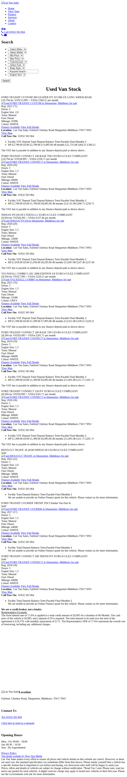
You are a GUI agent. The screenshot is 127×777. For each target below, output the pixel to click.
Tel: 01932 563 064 (11, 717)
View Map (6, 133)
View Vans (13, 11)
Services (12, 17)
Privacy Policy (9, 753)
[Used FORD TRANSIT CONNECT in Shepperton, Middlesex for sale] (40, 162)
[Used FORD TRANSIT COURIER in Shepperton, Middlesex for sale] (39, 509)
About (11, 20)
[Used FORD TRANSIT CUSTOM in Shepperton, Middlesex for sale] (39, 103)
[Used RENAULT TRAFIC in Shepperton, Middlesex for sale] (35, 456)
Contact (12, 23)
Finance (12, 14)
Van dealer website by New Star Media (21, 756)
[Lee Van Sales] (10, 2)
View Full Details (30, 127)
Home (11, 8)
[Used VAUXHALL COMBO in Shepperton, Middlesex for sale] (36, 279)
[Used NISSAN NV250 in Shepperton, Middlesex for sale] (32, 220)
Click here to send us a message (17, 723)
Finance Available (10, 127)
